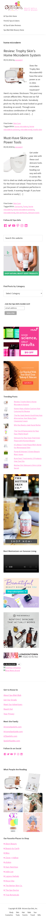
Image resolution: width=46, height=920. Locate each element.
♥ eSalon (7, 862)
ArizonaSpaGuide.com (13, 731)
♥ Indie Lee (8, 871)
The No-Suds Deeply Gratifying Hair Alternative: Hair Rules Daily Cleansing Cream (28, 418)
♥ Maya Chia (9, 880)
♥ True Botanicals (11, 894)
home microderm (22, 126)
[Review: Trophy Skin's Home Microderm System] (13, 782)
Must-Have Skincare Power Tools (18, 140)
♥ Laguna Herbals (11, 876)
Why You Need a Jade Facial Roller (27, 425)
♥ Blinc (7, 853)
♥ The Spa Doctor (11, 890)
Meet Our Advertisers (13, 704)
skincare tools (33, 212)
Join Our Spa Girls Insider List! (17, 304)
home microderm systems (23, 209)
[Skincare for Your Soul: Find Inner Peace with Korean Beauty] (32, 822)
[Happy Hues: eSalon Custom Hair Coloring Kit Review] (32, 782)
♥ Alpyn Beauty (10, 843)
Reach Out (8, 709)
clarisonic (18, 206)
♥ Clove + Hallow (11, 857)
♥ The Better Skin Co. (13, 885)
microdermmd (26, 129)
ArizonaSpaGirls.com (13, 726)
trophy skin (37, 129)
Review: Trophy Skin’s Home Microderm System (22, 53)
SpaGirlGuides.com (12, 740)
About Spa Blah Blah (12, 695)
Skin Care (17, 123)
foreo (25, 206)
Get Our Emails (10, 699)
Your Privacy (9, 713)
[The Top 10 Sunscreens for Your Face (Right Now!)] (13, 822)
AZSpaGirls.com (10, 736)
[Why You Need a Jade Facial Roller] (32, 802)
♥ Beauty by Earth (11, 848)
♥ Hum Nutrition (11, 867)
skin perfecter (21, 212)
